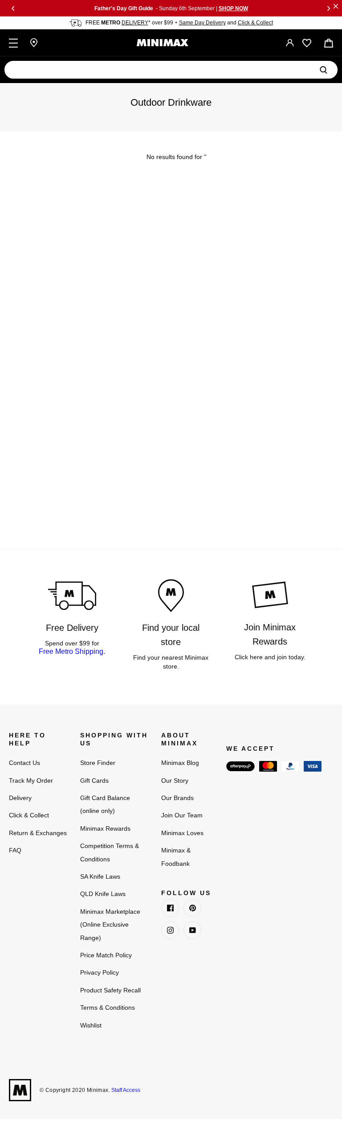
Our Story (174, 780)
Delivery (20, 797)
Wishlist (91, 1025)
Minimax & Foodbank (176, 857)
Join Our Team (182, 815)
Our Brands (177, 797)
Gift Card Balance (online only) (105, 804)
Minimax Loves (182, 832)
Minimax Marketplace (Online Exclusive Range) (110, 924)
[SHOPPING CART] (328, 43)
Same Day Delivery (202, 23)
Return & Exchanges (38, 832)
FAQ (15, 850)
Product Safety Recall (110, 990)
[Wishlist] (306, 43)
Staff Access (125, 1090)
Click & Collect (255, 23)
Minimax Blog (180, 762)
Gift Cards (94, 780)
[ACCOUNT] (289, 42)
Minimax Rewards (105, 828)
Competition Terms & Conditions (109, 852)
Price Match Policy (106, 955)
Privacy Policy (99, 972)
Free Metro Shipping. (72, 651)
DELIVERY (135, 23)
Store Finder (97, 762)
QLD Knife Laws (103, 893)
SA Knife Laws (100, 876)
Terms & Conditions (107, 1007)
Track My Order (31, 780)
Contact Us (24, 762)
